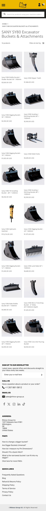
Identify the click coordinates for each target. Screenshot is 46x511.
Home (4, 24)
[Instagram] (14, 404)
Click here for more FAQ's (12, 461)
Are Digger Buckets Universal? (14, 445)
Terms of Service (8, 488)
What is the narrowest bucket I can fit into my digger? (20, 456)
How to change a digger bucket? (15, 442)
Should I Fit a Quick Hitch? (12, 452)
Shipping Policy (8, 485)
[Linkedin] (19, 404)
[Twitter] (8, 404)
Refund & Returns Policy (11, 482)
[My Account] (39, 6)
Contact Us (6, 495)
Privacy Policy (7, 492)
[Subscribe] (41, 374)
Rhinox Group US (16, 508)
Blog (4, 478)
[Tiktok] (23, 404)
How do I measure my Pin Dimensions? (17, 449)
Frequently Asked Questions (13, 475)
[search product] (4, 14)
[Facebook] (4, 404)
